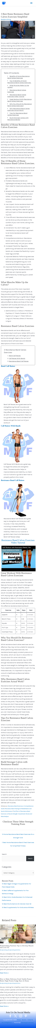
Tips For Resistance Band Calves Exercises (17, 114)
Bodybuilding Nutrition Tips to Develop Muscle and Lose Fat (17, 946)
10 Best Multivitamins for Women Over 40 (16, 904)
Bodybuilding (6, 19)
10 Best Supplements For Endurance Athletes (18, 907)
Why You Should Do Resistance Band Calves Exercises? (19, 105)
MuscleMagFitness (7, 1022)
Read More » (4, 973)
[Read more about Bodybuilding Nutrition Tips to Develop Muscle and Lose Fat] (18, 934)
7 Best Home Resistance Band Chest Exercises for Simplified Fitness (18, 843)
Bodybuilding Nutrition (14, 950)
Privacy (19, 1019)
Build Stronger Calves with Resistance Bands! (17, 119)
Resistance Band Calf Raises (19, 361)
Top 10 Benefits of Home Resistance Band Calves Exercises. (19, 82)
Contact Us (30, 1019)
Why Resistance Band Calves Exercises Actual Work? (18, 109)
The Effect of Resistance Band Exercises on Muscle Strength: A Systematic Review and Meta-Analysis (16, 814)
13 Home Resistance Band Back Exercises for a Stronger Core (18, 834)
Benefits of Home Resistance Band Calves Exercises (18, 77)
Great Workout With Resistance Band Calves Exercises (19, 100)
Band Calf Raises (15, 356)
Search (4, 854)
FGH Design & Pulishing (27, 1022)
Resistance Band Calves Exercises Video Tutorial (16, 95)
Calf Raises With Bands (17, 358)
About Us (24, 1019)
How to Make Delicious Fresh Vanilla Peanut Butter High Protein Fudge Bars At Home (16, 980)
